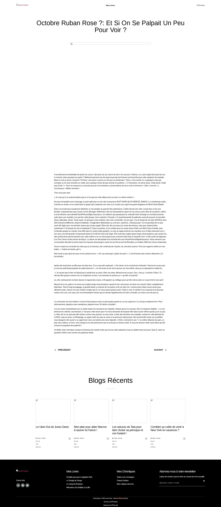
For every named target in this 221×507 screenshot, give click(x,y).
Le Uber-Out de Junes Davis (52, 426)
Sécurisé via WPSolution (111, 502)
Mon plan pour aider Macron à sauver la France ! (90, 428)
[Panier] (200, 5)
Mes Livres (72, 471)
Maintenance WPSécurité (110, 505)
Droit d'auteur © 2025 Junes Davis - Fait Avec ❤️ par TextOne (110, 498)
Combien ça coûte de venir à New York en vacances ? (167, 428)
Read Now (41, 438)
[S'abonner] (204, 482)
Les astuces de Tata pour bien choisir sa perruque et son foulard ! (127, 430)
